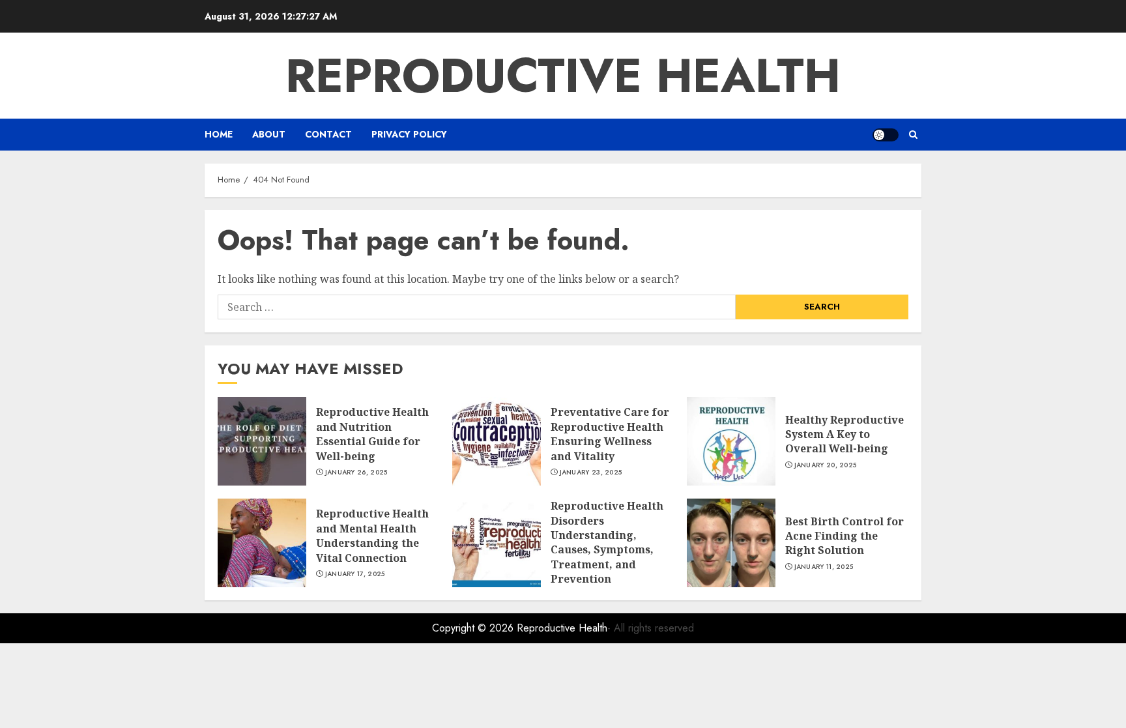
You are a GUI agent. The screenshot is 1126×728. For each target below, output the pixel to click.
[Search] (913, 134)
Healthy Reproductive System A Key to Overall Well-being (844, 434)
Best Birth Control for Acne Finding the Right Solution (844, 536)
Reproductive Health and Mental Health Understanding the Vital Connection (372, 535)
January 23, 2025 (591, 472)
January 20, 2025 (825, 465)
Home (219, 134)
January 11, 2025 (824, 567)
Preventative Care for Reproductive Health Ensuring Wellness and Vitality (610, 434)
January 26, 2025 (356, 472)
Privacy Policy (409, 134)
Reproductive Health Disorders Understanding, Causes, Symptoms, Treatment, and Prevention (607, 542)
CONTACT (328, 134)
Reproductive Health (563, 75)
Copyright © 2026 (474, 627)
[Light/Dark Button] (886, 134)
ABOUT (268, 134)
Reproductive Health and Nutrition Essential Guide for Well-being (372, 434)
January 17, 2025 (355, 574)
